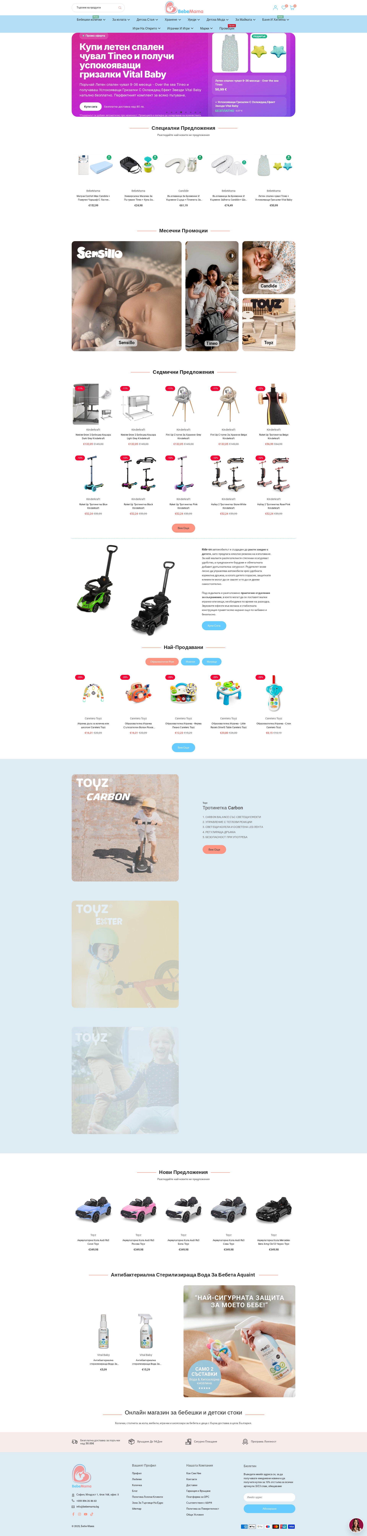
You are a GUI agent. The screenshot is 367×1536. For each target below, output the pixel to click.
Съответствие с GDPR (199, 1502)
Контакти (191, 1479)
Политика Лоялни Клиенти (147, 1496)
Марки (204, 28)
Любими (137, 1479)
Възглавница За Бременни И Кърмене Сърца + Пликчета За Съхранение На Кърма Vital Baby (138, 200)
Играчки (190, 661)
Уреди (192, 19)
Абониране (270, 1508)
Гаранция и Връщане (198, 1490)
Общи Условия (195, 1514)
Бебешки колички (89, 18)
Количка (137, 1485)
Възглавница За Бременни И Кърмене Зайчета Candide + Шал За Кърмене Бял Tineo (183, 200)
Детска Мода (216, 19)
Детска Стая (145, 19)
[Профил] (275, 7)
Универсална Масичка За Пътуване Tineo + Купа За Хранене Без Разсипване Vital (93, 200)
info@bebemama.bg (87, 1506)
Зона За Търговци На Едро (147, 1502)
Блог (135, 1490)
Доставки (191, 1485)
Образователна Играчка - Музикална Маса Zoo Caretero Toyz (273, 727)
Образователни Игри (162, 661)
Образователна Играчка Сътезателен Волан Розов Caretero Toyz (93, 727)
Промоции (227, 27)
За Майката (243, 19)
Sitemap (136, 1508)
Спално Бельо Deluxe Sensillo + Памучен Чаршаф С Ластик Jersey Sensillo (274, 200)
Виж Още (183, 528)
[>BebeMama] (184, 7)
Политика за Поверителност (202, 1508)
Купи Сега (214, 625)
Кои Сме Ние (193, 1473)
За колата (119, 19)
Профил (137, 1473)
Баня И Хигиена (274, 18)
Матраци (212, 661)
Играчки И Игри (178, 28)
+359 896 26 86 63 (86, 1500)
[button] (284, 78)
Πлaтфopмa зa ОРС (197, 1496)
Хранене (171, 19)
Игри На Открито (145, 28)
